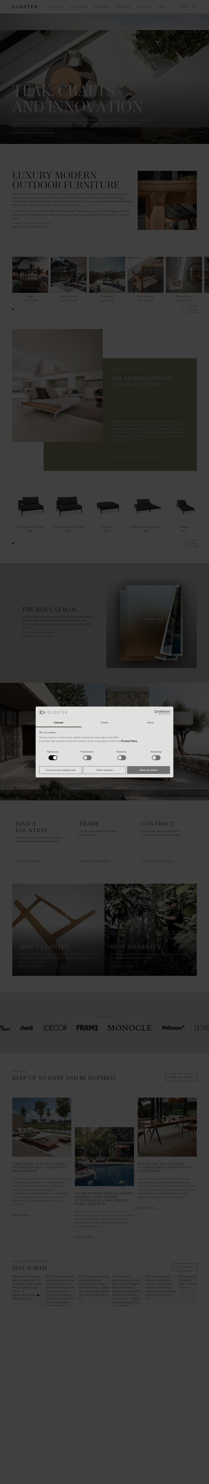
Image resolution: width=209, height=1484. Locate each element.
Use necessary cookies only (60, 770)
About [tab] (150, 722)
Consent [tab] (58, 722)
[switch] (87, 757)
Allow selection (104, 770)
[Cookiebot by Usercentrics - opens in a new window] (156, 712)
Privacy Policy (129, 741)
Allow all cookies (149, 770)
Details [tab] (104, 722)
